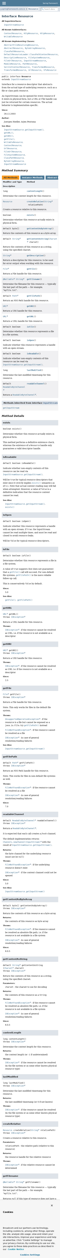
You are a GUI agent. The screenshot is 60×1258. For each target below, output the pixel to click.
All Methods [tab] (10, 177)
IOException (17, 617)
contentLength (34, 191)
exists (30, 215)
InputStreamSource (14, 25)
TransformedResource (43, 67)
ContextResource (12, 33)
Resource (33, 9)
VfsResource (50, 70)
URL (4, 316)
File (5, 269)
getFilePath (33, 296)
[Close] (52, 1205)
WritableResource (13, 36)
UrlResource (34, 70)
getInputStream (11, 408)
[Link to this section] (30, 170)
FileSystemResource (38, 57)
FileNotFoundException (17, 730)
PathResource (30, 64)
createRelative (35, 201)
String (47, 201)
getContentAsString (37, 239)
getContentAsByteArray (39, 228)
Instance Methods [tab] (32, 177)
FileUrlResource (12, 60)
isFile (30, 327)
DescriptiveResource (15, 57)
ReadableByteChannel (23, 820)
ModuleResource (12, 64)
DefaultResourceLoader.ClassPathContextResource (31, 54)
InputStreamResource (35, 60)
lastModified (34, 370)
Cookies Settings (30, 1255)
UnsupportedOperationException (22, 719)
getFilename (33, 279)
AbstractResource (13, 48)
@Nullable (8, 279)
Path (14, 296)
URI (4, 306)
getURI (30, 306)
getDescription (35, 255)
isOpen (30, 340)
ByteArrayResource (35, 48)
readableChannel (35, 383)
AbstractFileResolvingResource (21, 45)
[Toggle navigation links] (3, 3)
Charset (8, 968)
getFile (31, 269)
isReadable (32, 353)
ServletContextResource (17, 67)
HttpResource (31, 33)
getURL (30, 316)
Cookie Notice (15, 1249)
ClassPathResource (14, 51)
